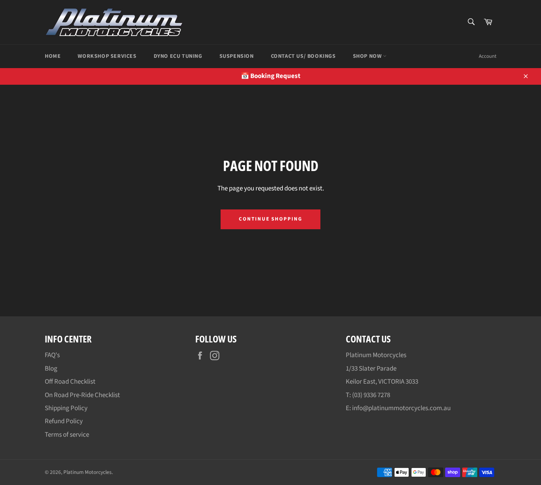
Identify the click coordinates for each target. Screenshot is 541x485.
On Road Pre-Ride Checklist (82, 395)
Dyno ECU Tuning (178, 56)
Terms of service (67, 434)
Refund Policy (64, 421)
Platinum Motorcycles (87, 472)
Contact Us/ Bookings (303, 56)
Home (53, 56)
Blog (51, 368)
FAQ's (52, 355)
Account (487, 56)
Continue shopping (270, 219)
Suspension (236, 56)
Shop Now (368, 56)
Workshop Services (107, 56)
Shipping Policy (66, 408)
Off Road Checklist (70, 381)
